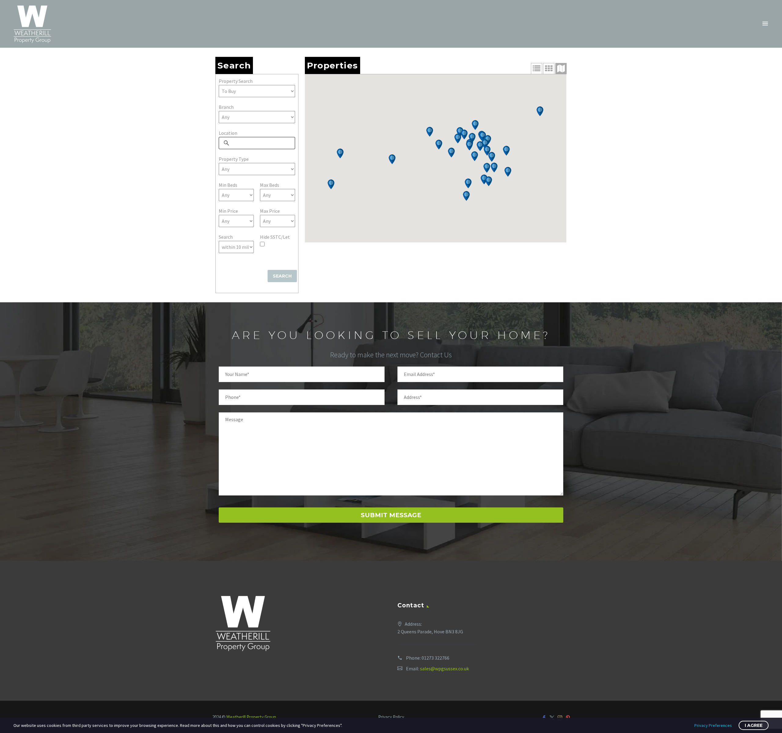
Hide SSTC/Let (275, 237)
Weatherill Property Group (251, 717)
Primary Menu (765, 23)
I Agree (753, 725)
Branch (226, 107)
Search (226, 237)
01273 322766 (435, 658)
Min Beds (228, 185)
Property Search (236, 81)
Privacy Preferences (713, 725)
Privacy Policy (391, 717)
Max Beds (269, 185)
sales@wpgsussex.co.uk (444, 668)
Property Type (234, 159)
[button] (540, 111)
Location (228, 133)
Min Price (228, 211)
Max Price (270, 211)
